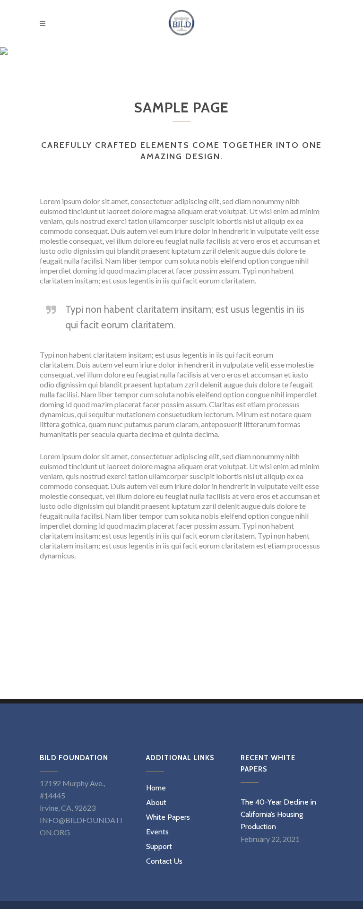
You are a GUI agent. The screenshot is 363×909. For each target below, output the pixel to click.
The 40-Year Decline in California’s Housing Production (278, 814)
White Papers (168, 817)
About (156, 802)
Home (156, 788)
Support (159, 846)
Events (157, 832)
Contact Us (164, 861)
